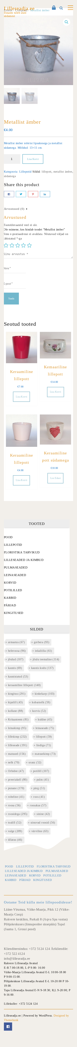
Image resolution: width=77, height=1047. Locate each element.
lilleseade (17, 745)
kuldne (45, 719)
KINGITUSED (13, 612)
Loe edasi (55, 478)
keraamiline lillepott (24, 685)
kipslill (15, 702)
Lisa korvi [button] (21, 396)
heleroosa (17, 650)
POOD (8, 537)
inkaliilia (43, 650)
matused (17, 753)
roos (39, 796)
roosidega (18, 814)
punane (16, 788)
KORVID (10, 582)
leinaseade (45, 728)
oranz (35, 762)
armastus (16, 642)
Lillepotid (25, 171)
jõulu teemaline (46, 659)
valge (15, 831)
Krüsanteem (18, 719)
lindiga (43, 745)
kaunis (15, 668)
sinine (43, 814)
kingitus (17, 693)
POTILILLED (13, 590)
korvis (39, 710)
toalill (15, 822)
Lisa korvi (33, 159)
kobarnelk (41, 702)
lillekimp (17, 736)
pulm (43, 779)
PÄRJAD (10, 605)
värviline (40, 831)
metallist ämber (62, 171)
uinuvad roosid (43, 822)
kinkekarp (45, 693)
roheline (16, 796)
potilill (41, 771)
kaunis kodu (42, 668)
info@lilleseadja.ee (17, 958)
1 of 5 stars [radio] (5, 245)
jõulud (16, 659)
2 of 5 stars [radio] (11, 245)
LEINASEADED (15, 575)
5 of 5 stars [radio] (29, 245)
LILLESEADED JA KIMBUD (24, 560)
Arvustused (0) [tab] (14, 208)
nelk (14, 762)
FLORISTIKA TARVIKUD (22, 552)
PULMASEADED (16, 567)
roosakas (38, 805)
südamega (10, 176)
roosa (14, 805)
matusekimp (45, 753)
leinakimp (17, 728)
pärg (39, 788)
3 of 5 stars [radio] (17, 245)
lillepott (47, 171)
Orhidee (16, 771)
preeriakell (17, 779)
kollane (15, 710)
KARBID (10, 597)
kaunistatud (18, 676)
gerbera (41, 642)
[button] (66, 22)
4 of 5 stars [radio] (23, 245)
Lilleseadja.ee (19, 8)
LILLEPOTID (13, 544)
